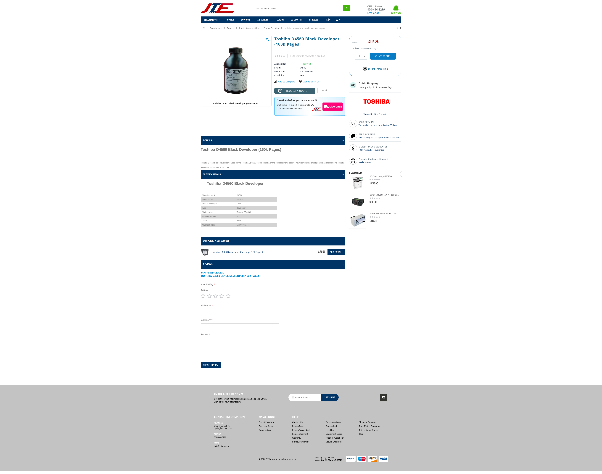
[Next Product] (400, 28)
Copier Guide (332, 426)
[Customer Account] (337, 19)
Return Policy (298, 426)
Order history (265, 430)
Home (204, 28)
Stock (324, 90)
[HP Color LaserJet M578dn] (357, 183)
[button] (267, 42)
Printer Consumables (249, 28)
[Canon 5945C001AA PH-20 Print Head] (357, 201)
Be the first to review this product (307, 55)
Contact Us (297, 19)
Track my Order (266, 426)
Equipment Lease (334, 433)
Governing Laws (333, 422)
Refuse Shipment (300, 433)
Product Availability (335, 437)
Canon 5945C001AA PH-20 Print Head (385, 195)
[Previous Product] (397, 28)
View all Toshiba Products (375, 114)
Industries (262, 19)
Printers (230, 28)
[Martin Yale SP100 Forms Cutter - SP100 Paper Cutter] (357, 220)
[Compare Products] (328, 19)
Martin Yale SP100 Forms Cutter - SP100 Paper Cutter (385, 213)
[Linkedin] (383, 397)
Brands (230, 19)
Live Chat (373, 13)
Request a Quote (296, 90)
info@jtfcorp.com (222, 446)
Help (361, 433)
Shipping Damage (367, 422)
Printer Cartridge (271, 28)
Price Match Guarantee (369, 426)
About (280, 19)
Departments (216, 28)
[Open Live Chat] (332, 106)
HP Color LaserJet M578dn (381, 176)
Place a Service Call (300, 430)
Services (314, 19)
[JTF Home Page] (217, 8)
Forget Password (267, 422)
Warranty (296, 437)
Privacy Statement (300, 441)
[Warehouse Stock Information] (333, 90)
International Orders (368, 430)
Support (245, 19)
